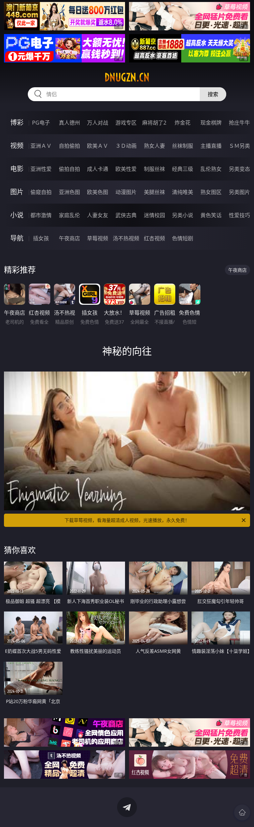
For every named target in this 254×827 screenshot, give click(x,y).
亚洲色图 (69, 192)
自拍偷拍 (69, 145)
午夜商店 (69, 238)
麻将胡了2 (154, 122)
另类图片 (239, 192)
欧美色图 (97, 192)
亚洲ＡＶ (41, 145)
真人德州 (69, 122)
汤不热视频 (126, 238)
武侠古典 (126, 215)
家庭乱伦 (69, 215)
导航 (16, 238)
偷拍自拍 (69, 169)
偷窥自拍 (41, 192)
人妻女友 (97, 215)
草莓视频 (97, 238)
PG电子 (41, 122)
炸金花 (182, 122)
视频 (16, 145)
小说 (16, 215)
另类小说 (182, 215)
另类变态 (239, 169)
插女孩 (41, 238)
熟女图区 (211, 192)
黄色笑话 (211, 215)
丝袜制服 (182, 145)
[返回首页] (242, 812)
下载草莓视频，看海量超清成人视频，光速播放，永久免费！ (127, 520)
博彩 (16, 122)
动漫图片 (126, 192)
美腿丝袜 (154, 192)
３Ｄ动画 (126, 145)
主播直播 (211, 145)
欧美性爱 (126, 169)
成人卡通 (97, 169)
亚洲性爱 (41, 169)
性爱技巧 (239, 215)
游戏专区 (126, 122)
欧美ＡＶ (97, 145)
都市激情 (41, 215)
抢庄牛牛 (239, 122)
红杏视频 (154, 238)
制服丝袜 (154, 169)
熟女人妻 (154, 145)
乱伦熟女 (211, 169)
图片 (16, 191)
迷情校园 (154, 215)
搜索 (213, 94)
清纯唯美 (182, 192)
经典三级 (182, 169)
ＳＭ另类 (239, 145)
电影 (16, 168)
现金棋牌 (211, 122)
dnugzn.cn (127, 77)
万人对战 (97, 122)
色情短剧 (182, 238)
